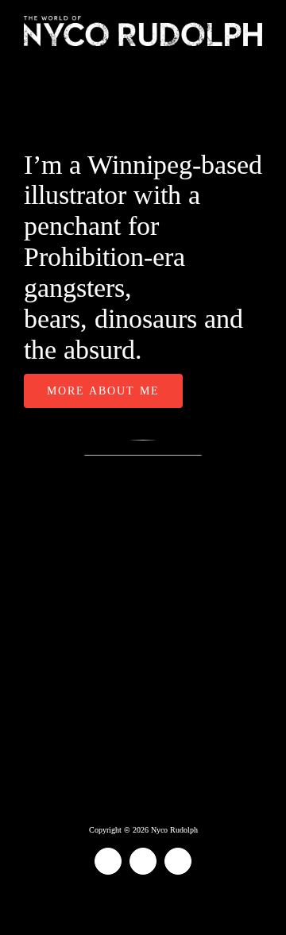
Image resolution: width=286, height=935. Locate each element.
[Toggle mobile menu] (255, 54)
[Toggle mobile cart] (227, 54)
